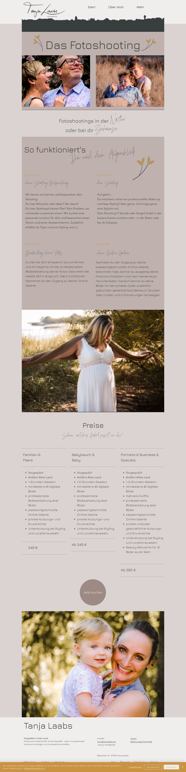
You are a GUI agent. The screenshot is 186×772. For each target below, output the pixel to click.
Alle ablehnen (153, 767)
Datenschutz (30, 762)
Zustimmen (171, 767)
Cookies (45, 762)
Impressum (59, 762)
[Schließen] (182, 767)
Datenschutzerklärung (34, 768)
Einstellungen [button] (135, 767)
